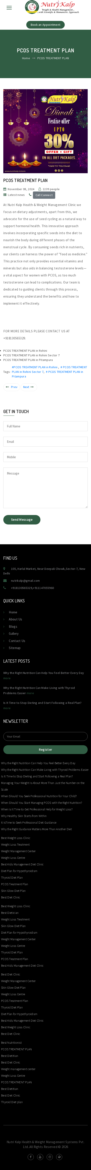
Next (26, 387)
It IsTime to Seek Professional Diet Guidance (28, 822)
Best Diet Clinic (10, 897)
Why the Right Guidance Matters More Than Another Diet (36, 829)
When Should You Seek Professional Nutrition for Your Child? (39, 796)
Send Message (22, 519)
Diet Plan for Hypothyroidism (19, 871)
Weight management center (18, 1069)
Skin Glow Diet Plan (13, 891)
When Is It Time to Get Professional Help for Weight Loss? (36, 809)
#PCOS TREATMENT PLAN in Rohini (35, 367)
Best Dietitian (9, 1056)
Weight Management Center (18, 851)
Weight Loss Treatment (15, 844)
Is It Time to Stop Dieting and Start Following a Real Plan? (37, 776)
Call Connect (44, 195)
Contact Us (17, 641)
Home (26, 58)
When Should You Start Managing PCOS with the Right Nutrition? (41, 803)
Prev (14, 387)
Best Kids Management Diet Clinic (22, 864)
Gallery (14, 633)
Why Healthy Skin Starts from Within (24, 816)
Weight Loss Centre (13, 858)
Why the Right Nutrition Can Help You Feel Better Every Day (38, 763)
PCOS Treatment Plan (14, 884)
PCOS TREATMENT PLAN (16, 1049)
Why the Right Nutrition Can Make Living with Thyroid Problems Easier (45, 770)
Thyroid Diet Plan (12, 877)
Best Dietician (10, 913)
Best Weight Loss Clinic (15, 838)
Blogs (13, 626)
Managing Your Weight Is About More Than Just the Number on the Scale (43, 786)
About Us (15, 619)
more (7, 678)
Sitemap (15, 648)
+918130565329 (21, 588)
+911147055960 (43, 588)
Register (45, 749)
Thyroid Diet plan (12, 1102)
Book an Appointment (46, 25)
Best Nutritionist (11, 1043)
